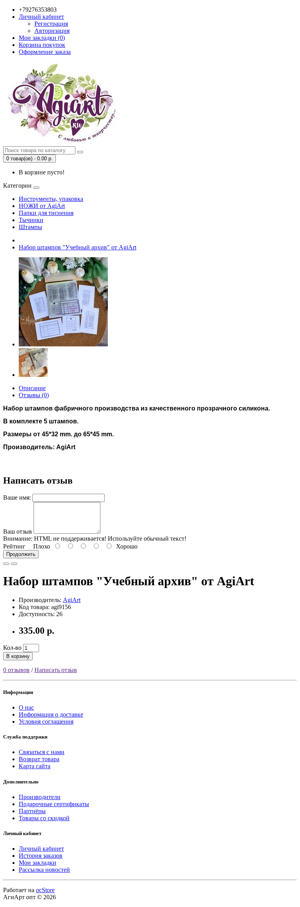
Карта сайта (34, 766)
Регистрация (51, 23)
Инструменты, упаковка (51, 198)
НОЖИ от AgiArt (42, 206)
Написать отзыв (55, 670)
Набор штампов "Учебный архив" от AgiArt (77, 247)
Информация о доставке (51, 714)
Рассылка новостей (44, 869)
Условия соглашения (46, 721)
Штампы (30, 227)
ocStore (45, 890)
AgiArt (71, 600)
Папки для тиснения (46, 213)
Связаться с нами (41, 752)
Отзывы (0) (34, 395)
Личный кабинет (41, 848)
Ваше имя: (17, 497)
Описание (32, 388)
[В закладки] (6, 564)
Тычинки (31, 220)
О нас (26, 707)
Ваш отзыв (17, 531)
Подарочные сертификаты (54, 804)
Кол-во (12, 647)
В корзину (18, 656)
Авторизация (52, 30)
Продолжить (21, 554)
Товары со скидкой (44, 818)
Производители (40, 797)
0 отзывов (16, 670)
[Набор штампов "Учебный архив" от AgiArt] (63, 344)
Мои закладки (37, 862)
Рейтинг (14, 546)
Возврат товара (39, 759)
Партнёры (32, 811)
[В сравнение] (14, 564)
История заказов (40, 855)
